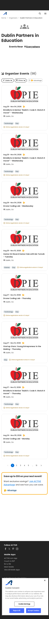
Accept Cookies (33, 610)
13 (36, 465)
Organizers (13, 18)
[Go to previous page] (8, 465)
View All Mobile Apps (12, 570)
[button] (21, 80)
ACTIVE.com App (10, 558)
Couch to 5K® (9, 561)
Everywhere (33, 46)
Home (3, 18)
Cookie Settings (24, 604)
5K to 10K (7, 564)
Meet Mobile (9, 567)
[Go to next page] (41, 465)
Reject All (16, 610)
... (32, 465)
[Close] (44, 580)
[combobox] (7, 80)
